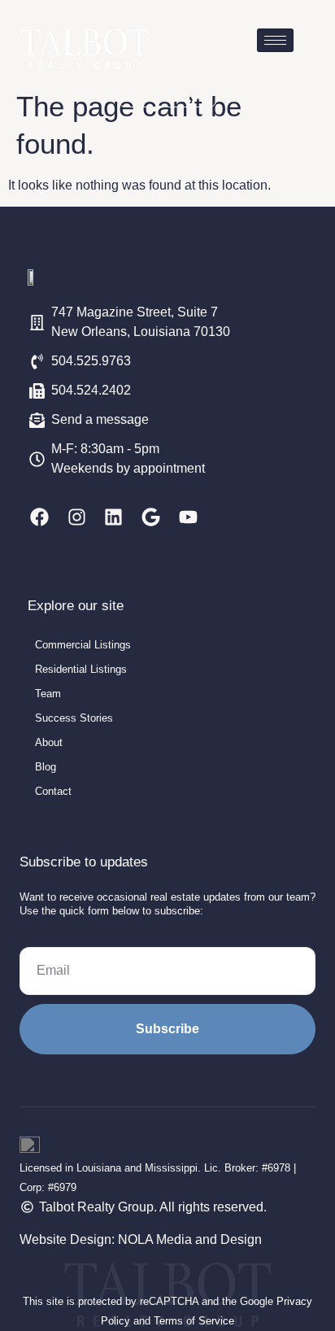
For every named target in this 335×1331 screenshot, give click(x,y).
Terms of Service (194, 1321)
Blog (45, 767)
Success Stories (74, 718)
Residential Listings (81, 669)
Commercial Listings (83, 645)
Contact (53, 791)
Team (48, 693)
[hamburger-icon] (275, 40)
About (49, 742)
